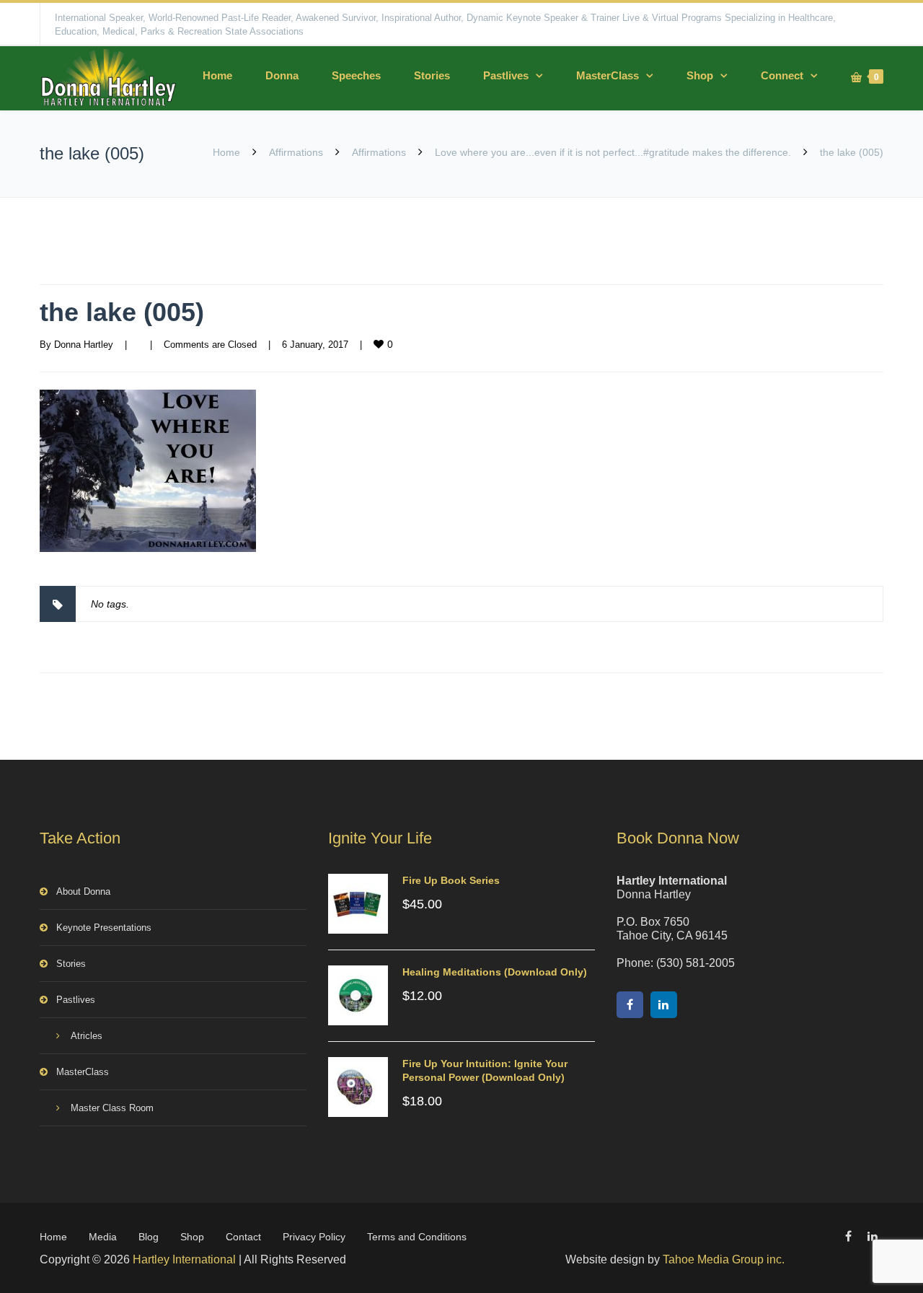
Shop (699, 75)
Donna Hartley (83, 344)
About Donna (83, 891)
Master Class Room (112, 1108)
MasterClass (607, 75)
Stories (432, 75)
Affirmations (296, 152)
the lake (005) (122, 312)
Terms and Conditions (417, 1236)
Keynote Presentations (103, 927)
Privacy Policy (314, 1236)
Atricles (86, 1035)
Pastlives (506, 75)
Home (217, 75)
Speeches (356, 75)
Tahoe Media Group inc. (724, 1259)
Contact (243, 1236)
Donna (282, 75)
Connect (782, 75)
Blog (148, 1236)
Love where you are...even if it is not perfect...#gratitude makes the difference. (613, 152)
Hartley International (184, 1259)
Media (103, 1236)
